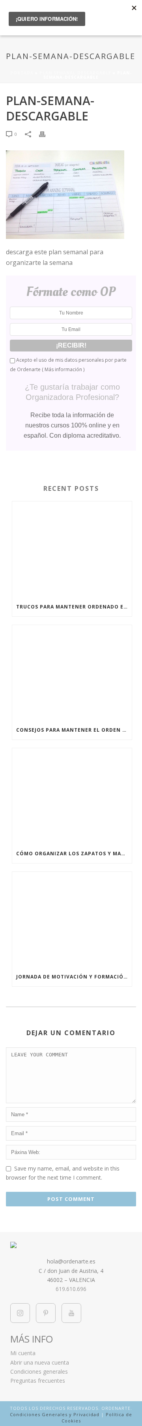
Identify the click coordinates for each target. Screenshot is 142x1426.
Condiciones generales (39, 1371)
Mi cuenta (23, 1353)
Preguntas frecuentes (37, 1380)
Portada (22, 73)
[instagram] (20, 1313)
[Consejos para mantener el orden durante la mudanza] (72, 673)
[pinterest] (46, 1313)
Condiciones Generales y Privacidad (54, 1414)
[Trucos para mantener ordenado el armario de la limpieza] (72, 549)
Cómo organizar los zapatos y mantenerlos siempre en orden (74, 853)
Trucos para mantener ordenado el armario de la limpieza (74, 606)
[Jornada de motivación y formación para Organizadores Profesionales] (72, 920)
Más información (63, 369)
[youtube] (71, 1313)
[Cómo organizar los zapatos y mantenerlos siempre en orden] (72, 796)
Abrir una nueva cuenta (39, 1362)
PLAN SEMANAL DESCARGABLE (75, 73)
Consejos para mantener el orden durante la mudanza (74, 730)
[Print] (46, 133)
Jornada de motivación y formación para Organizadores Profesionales (74, 976)
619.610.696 (71, 1289)
